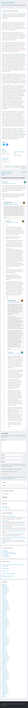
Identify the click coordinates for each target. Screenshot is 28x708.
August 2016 (5, 610)
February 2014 (5, 653)
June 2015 (4, 630)
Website (3, 461)
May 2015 (4, 632)
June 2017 (4, 596)
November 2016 (5, 606)
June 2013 (4, 665)
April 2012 (4, 683)
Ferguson (24, 172)
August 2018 (5, 586)
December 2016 (5, 604)
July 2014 (4, 646)
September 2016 (5, 609)
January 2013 (5, 672)
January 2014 (5, 655)
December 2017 (5, 587)
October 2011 (5, 691)
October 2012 (5, 676)
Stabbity (17, 166)
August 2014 (5, 645)
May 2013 (4, 666)
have (22, 130)
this (16, 55)
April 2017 (4, 599)
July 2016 (4, 612)
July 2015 (4, 629)
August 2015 (5, 627)
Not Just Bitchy (8, 2)
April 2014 (4, 650)
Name (3, 454)
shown (3, 131)
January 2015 (5, 637)
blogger (20, 13)
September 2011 (5, 692)
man (21, 55)
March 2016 (4, 617)
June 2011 (4, 696)
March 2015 (4, 635)
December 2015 (5, 622)
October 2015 (5, 625)
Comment (3, 439)
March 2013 (4, 669)
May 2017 (4, 597)
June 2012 (4, 682)
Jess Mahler (4, 13)
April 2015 (4, 633)
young (18, 55)
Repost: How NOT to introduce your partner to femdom (6, 173)
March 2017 (4, 600)
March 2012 (4, 685)
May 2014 (4, 649)
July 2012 (4, 680)
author (14, 13)
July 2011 (4, 695)
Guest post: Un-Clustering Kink (5, 158)
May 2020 (4, 584)
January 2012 (5, 688)
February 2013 (5, 670)
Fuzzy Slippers (5, 550)
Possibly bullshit (5, 568)
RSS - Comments (6, 508)
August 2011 (5, 693)
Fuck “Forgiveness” (11, 516)
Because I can (5, 571)
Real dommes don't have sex (8, 552)
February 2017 (5, 602)
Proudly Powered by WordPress (8, 704)
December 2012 (5, 673)
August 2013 (5, 662)
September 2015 (5, 626)
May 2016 (4, 614)
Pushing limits (5, 555)
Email (2, 458)
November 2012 (5, 675)
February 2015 (5, 636)
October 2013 (5, 659)
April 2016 (4, 616)
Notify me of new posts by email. (9, 471)
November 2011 (5, 689)
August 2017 (5, 593)
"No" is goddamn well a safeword (9, 553)
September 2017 (5, 592)
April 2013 (4, 668)
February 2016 (5, 619)
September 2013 (5, 660)
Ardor (3, 182)
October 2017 (5, 590)
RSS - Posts (4, 506)
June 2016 (4, 613)
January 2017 (5, 603)
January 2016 (5, 620)
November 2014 (5, 640)
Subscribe (5, 497)
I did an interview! (6, 556)
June (3, 520)
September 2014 (5, 643)
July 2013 (4, 663)
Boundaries (4, 151)
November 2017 (5, 589)
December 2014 (5, 639)
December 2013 (5, 656)
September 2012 (5, 678)
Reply (3, 199)
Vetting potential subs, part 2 (8, 576)
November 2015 (5, 623)
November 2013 (5, 658)
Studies (19, 130)
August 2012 (5, 679)
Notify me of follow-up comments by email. (11, 469)
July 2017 (4, 594)
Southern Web (4, 705)
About (7, 520)
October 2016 (5, 607)
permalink (23, 168)
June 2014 (4, 647)
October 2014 (5, 642)
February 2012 (5, 686)
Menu (25, 4)
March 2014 (4, 652)
